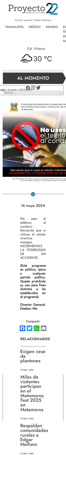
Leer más (27, 369)
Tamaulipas (14, 27)
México (34, 27)
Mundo (52, 27)
